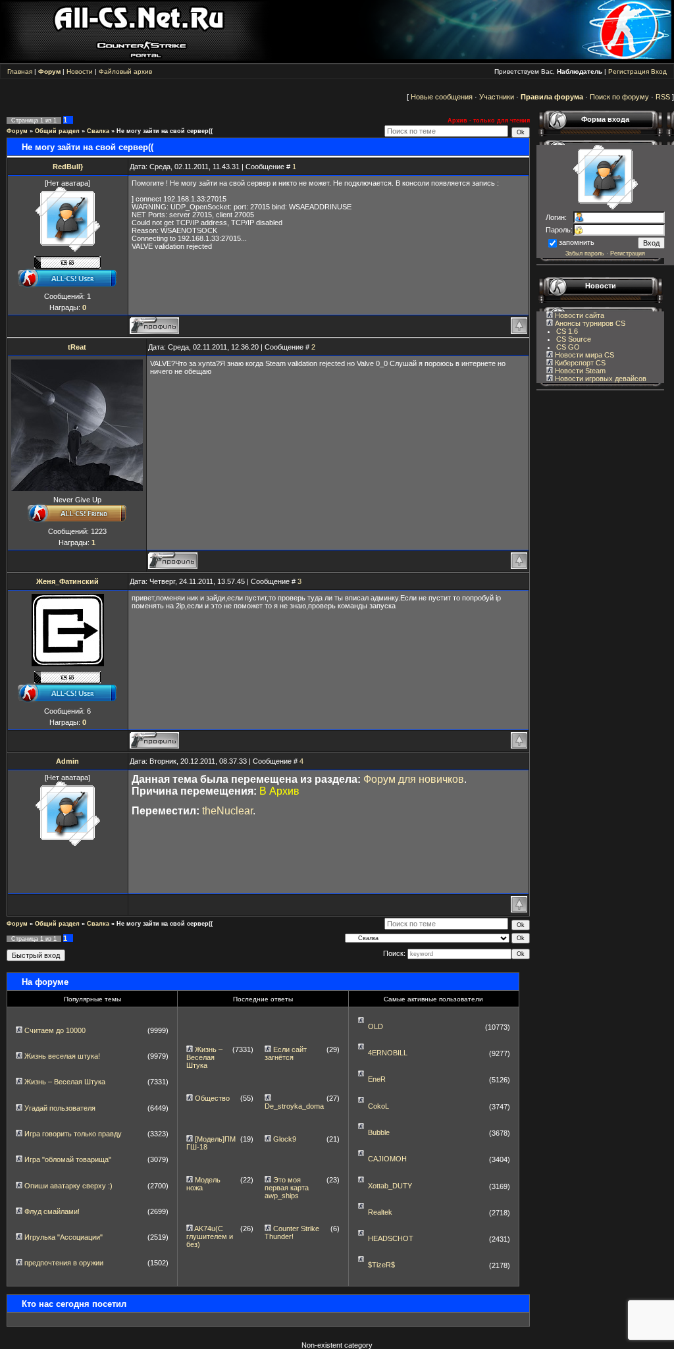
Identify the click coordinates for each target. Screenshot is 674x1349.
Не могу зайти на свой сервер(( (165, 131)
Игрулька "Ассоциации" (63, 1237)
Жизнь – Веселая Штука (64, 1082)
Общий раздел (57, 131)
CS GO (568, 347)
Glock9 (284, 1139)
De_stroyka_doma (294, 1106)
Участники (496, 97)
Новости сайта (578, 315)
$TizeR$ (381, 1265)
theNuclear (227, 810)
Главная (19, 71)
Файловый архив (125, 71)
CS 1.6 (567, 331)
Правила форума (552, 97)
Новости (79, 71)
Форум (17, 131)
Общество (212, 1098)
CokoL (378, 1106)
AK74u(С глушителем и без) (209, 1236)
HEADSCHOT (390, 1238)
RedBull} (68, 167)
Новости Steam (579, 371)
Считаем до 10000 (55, 1030)
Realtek (380, 1212)
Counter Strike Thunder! (292, 1232)
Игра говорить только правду (73, 1134)
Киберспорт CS (579, 363)
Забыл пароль (584, 253)
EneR (377, 1079)
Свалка (98, 131)
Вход (659, 71)
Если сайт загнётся (286, 1053)
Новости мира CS (583, 355)
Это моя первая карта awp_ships (287, 1188)
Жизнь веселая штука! (62, 1056)
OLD (375, 1026)
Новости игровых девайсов (599, 379)
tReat (77, 347)
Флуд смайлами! (52, 1211)
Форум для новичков (413, 779)
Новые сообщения (442, 97)
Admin (67, 761)
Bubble (379, 1132)
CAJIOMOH (387, 1159)
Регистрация (628, 71)
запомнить (576, 242)
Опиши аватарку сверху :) (68, 1186)
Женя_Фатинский (67, 581)
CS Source (573, 339)
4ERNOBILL (387, 1053)
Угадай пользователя (59, 1108)
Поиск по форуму (619, 97)
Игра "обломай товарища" (67, 1159)
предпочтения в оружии (63, 1263)
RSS (663, 97)
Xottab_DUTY (390, 1186)
